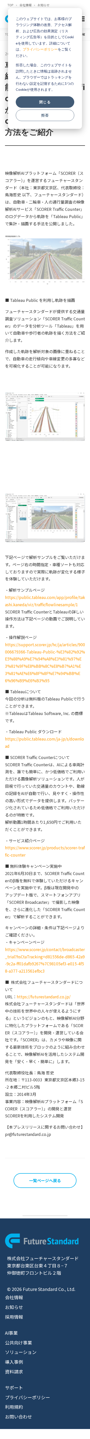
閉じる (44, 102)
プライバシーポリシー (40, 49)
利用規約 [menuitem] (14, 1406)
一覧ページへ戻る (45, 1180)
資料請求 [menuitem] (14, 1371)
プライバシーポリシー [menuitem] (27, 1397)
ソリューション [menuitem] (20, 1352)
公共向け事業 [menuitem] (18, 1342)
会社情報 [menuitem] (14, 1297)
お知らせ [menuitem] (14, 1307)
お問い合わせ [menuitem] (18, 1416)
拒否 (45, 115)
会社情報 (26, 5)
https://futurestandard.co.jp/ (43, 997)
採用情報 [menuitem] (14, 1316)
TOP (11, 5)
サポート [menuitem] (14, 1387)
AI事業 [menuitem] (11, 1332)
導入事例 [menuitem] (14, 1361)
